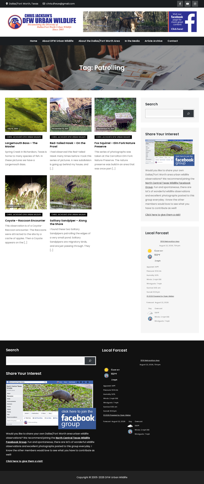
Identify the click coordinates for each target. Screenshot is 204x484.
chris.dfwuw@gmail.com (60, 3)
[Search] (188, 113)
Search (151, 104)
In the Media (132, 41)
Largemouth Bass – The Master (21, 144)
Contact (173, 41)
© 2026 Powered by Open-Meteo (160, 296)
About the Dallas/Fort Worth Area (99, 41)
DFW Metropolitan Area (169, 241)
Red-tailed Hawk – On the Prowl (67, 144)
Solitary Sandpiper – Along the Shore (68, 222)
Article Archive (153, 41)
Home (33, 41)
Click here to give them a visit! (163, 214)
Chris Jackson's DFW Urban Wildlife (24, 137)
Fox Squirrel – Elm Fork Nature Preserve (115, 144)
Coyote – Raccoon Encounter (25, 220)
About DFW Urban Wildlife (57, 41)
